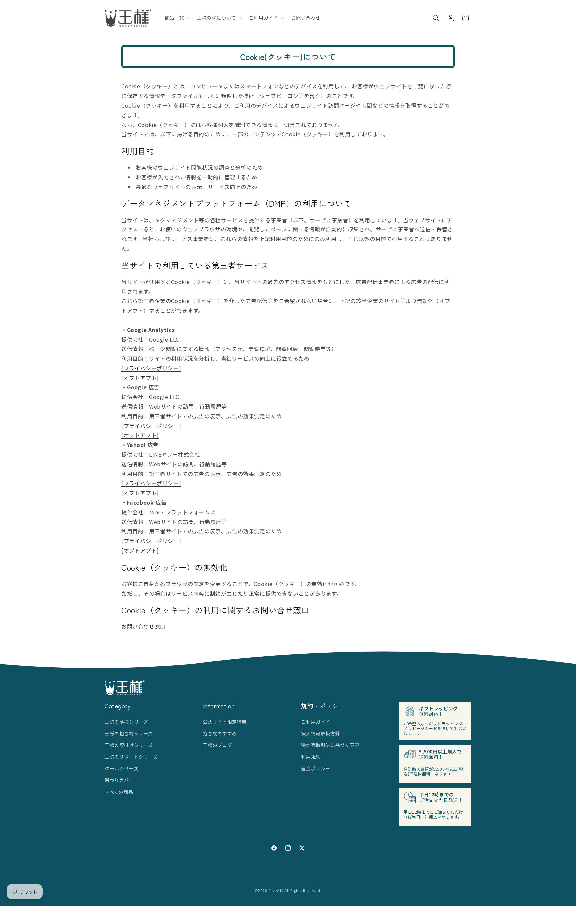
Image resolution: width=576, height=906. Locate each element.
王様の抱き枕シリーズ (129, 733)
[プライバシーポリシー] (151, 368)
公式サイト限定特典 (225, 721)
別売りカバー (119, 780)
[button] (177, 18)
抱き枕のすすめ (220, 733)
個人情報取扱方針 (320, 733)
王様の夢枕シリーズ (126, 721)
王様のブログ (217, 745)
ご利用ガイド (315, 721)
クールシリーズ (121, 768)
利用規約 (310, 756)
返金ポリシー (315, 768)
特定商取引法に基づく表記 (330, 745)
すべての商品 (119, 792)
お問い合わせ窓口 (143, 626)
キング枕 (276, 890)
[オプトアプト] (140, 378)
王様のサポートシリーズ (131, 756)
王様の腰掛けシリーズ (129, 745)
